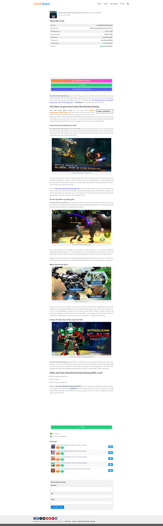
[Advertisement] (81, 63)
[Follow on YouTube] (50, 518)
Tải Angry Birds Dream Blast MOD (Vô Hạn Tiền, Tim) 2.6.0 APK (71, 451)
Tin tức (122, 4)
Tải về (83, 85)
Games (105, 4)
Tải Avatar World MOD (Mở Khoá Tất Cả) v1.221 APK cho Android (71, 457)
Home (99, 4)
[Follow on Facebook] (34, 518)
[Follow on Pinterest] (47, 518)
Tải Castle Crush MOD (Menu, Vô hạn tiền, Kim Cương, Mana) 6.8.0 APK (73, 468)
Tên (52, 493)
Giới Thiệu (67, 521)
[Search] (128, 4)
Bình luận (54, 485)
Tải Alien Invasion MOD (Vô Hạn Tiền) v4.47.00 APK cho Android (71, 445)
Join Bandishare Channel (82, 89)
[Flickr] (53, 518)
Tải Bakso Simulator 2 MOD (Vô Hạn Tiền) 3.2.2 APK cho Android (71, 463)
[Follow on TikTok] (40, 518)
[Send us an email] (43, 518)
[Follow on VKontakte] (56, 518)
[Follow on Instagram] (37, 518)
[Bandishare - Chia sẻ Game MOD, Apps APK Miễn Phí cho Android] (41, 3)
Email (53, 499)
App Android (114, 4)
